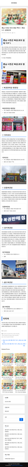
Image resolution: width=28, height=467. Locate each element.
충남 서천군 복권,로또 (14, 335)
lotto (14, 32)
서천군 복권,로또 (16, 333)
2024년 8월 (7, 401)
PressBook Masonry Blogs (17, 465)
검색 (6, 417)
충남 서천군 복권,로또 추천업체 (7, 336)
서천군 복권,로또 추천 (6, 335)
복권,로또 (5, 330)
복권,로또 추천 (10, 333)
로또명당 (14, 3)
